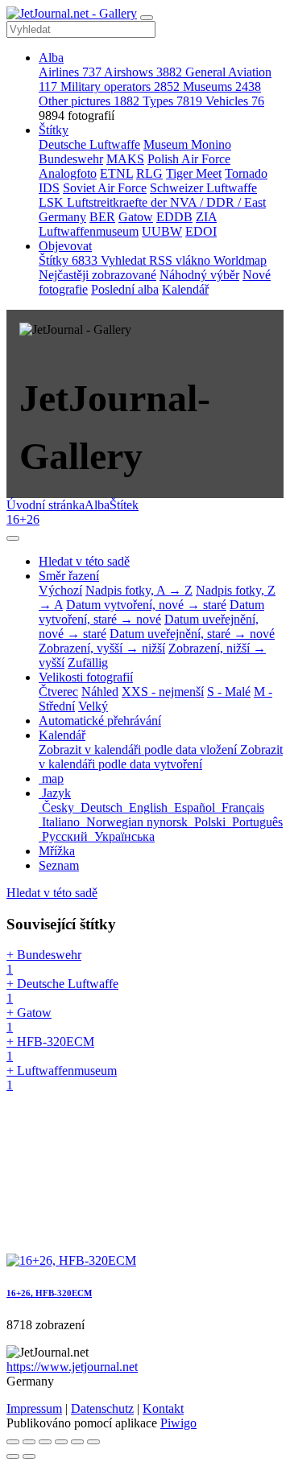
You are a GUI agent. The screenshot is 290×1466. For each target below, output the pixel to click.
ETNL (116, 173)
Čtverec (58, 691)
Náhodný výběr (199, 275)
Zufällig (88, 662)
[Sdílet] (29, 1441)
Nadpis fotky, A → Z (139, 590)
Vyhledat (125, 260)
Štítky (53, 130)
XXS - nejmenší (163, 691)
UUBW (162, 231)
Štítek (124, 505)
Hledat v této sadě (51, 893)
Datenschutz (102, 1408)
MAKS (125, 159)
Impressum (34, 1408)
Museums (222, 86)
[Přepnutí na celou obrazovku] (45, 1441)
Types (172, 101)
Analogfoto (68, 173)
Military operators (120, 86)
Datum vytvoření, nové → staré (146, 605)
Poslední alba (125, 289)
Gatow (135, 217)
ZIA (206, 217)
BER (102, 217)
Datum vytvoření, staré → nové (151, 612)
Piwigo (178, 1423)
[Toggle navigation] (146, 17)
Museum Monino (187, 144)
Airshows (143, 72)
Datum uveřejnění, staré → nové (192, 633)
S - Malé (229, 691)
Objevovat (65, 246)
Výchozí (60, 590)
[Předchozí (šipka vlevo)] (12, 1456)
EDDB (174, 217)
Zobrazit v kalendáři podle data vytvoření (161, 757)
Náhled (99, 691)
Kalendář (185, 289)
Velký (93, 706)
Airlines (70, 72)
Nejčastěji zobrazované (97, 275)
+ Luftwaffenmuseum (61, 1078)
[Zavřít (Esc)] (12, 1441)
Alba (51, 57)
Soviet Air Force (105, 188)
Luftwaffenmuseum (89, 231)
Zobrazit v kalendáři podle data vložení (139, 749)
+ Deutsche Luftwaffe (62, 991)
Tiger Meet (194, 173)
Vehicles (234, 101)
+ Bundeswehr (43, 962)
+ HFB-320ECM (50, 1049)
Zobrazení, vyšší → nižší (102, 648)
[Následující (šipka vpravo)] (29, 1456)
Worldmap (240, 260)
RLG (149, 173)
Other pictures (89, 101)
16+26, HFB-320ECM (49, 1293)
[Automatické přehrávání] (93, 1441)
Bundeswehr (71, 159)
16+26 (22, 519)
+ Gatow (29, 1020)
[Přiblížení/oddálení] (61, 1441)
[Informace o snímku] (77, 1441)
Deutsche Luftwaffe (89, 144)
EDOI (201, 231)
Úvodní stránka (45, 505)
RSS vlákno (181, 260)
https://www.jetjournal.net (72, 1366)
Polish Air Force (188, 159)
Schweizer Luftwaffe (203, 188)
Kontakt (163, 1408)
